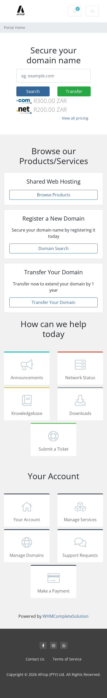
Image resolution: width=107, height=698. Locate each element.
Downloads (80, 413)
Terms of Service (67, 659)
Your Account (27, 519)
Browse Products (53, 195)
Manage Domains (27, 555)
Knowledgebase (26, 413)
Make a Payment (53, 591)
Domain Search (53, 248)
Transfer (74, 91)
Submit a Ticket (54, 449)
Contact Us (35, 659)
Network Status (80, 378)
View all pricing (75, 118)
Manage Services (80, 519)
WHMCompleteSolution (66, 616)
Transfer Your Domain (53, 302)
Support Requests (80, 555)
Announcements (27, 378)
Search (33, 91)
